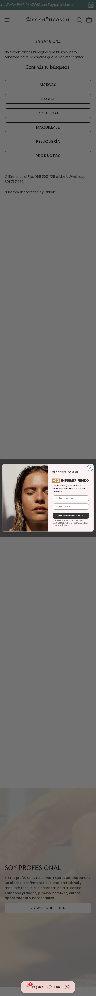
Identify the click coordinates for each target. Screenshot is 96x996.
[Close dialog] (90, 468)
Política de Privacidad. (63, 525)
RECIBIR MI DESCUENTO (70, 515)
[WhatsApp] (67, 987)
